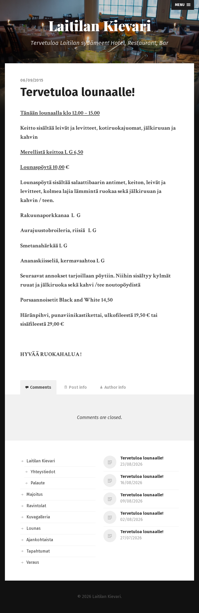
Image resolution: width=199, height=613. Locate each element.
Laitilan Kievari (99, 25)
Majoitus (34, 494)
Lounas (33, 528)
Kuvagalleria (38, 516)
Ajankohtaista (39, 539)
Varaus (32, 562)
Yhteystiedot (43, 471)
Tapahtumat (38, 551)
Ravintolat (36, 505)
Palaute (38, 482)
